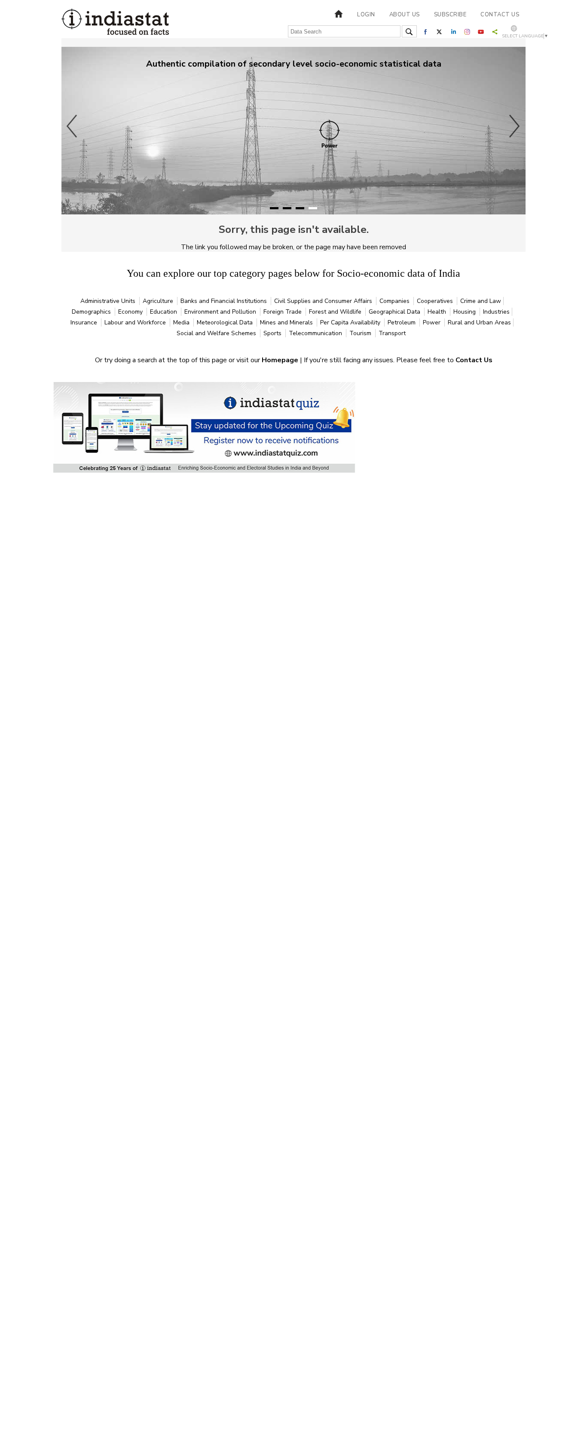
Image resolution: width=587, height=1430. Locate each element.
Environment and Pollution (221, 312)
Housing (465, 312)
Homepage (281, 360)
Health (438, 312)
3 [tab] (300, 208)
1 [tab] (274, 208)
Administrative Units (108, 301)
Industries (496, 312)
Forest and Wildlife (336, 312)
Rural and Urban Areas (479, 322)
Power (432, 322)
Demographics (92, 312)
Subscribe (450, 14)
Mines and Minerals (287, 322)
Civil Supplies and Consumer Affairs (324, 301)
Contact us (499, 14)
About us (404, 14)
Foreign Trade (283, 312)
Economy (131, 312)
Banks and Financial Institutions (224, 301)
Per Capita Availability (351, 322)
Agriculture (159, 301)
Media (182, 322)
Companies (395, 301)
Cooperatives (436, 301)
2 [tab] (287, 208)
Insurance (84, 322)
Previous (72, 126)
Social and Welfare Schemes (217, 333)
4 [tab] (313, 208)
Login (366, 14)
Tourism (361, 333)
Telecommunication (316, 333)
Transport (392, 333)
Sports (273, 333)
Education (164, 312)
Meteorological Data (225, 322)
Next (514, 126)
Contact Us (474, 360)
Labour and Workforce (136, 322)
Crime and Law (480, 301)
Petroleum (402, 322)
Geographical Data (395, 312)
